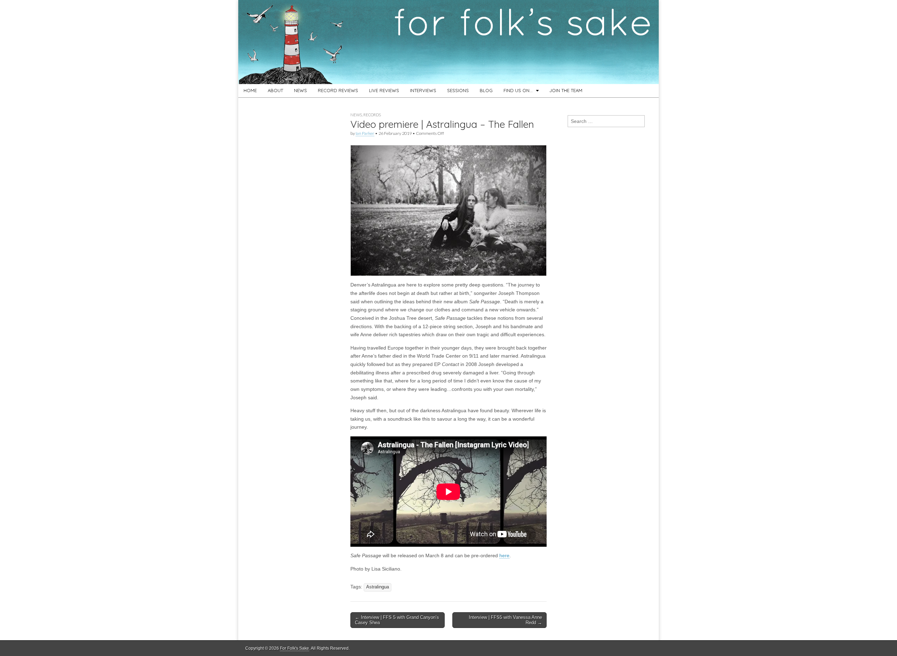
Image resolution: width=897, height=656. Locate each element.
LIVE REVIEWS (384, 90)
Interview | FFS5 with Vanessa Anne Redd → (505, 620)
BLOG (486, 90)
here (504, 555)
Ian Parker (365, 133)
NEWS (300, 90)
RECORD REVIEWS (338, 90)
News (356, 114)
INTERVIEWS (423, 90)
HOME (250, 90)
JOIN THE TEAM (565, 90)
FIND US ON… (518, 90)
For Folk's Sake (294, 648)
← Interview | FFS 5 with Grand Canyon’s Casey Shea (397, 620)
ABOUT (275, 90)
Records (372, 114)
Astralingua (377, 587)
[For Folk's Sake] (448, 42)
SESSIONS (458, 90)
